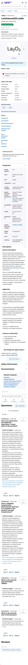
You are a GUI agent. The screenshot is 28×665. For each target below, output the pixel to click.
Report (17, 495)
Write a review (5, 29)
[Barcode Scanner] (22, 3)
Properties (4, 118)
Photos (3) (14, 58)
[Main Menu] (2, 3)
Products (3, 11)
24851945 (17, 93)
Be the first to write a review (12, 650)
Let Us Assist (6, 159)
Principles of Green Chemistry (17, 200)
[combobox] (14, 6)
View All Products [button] (14, 359)
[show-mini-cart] (26, 3)
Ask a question (14, 29)
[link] (5, 391)
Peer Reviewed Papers (4, 136)
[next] (24, 49)
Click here (16, 268)
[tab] (4, 11)
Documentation (6, 126)
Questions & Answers (4, 142)
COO (10, 107)
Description (4, 121)
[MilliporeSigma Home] (7, 3)
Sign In (3, 63)
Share (25, 15)
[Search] (25, 6)
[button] (23, 419)
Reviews (3, 146)
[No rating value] (4, 27)
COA (3, 107)
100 (13, 169)
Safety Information (7, 123)
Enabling (14, 225)
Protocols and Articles (5, 129)
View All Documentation (8, 111)
